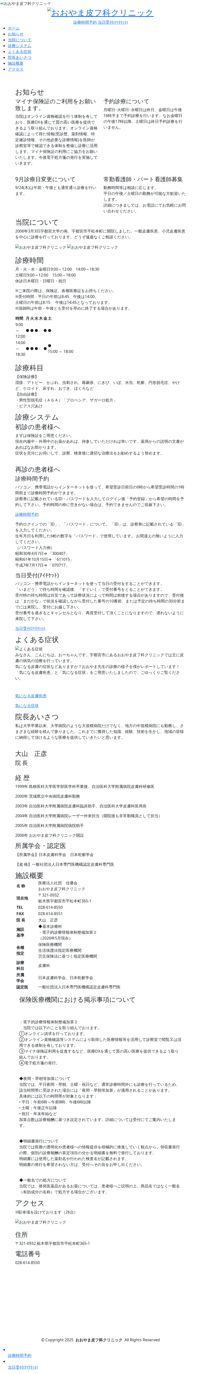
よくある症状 (19, 51)
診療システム (19, 45)
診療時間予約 (85, 22)
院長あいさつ (19, 57)
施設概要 (16, 63)
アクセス (16, 69)
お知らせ (16, 34)
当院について (19, 39)
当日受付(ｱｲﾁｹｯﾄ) (113, 22)
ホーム (14, 28)
